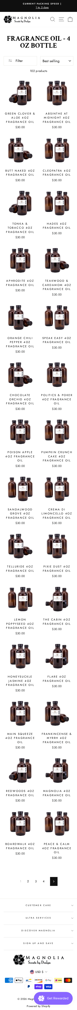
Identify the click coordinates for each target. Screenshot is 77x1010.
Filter (19, 60)
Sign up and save (38, 943)
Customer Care (38, 905)
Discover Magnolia (38, 930)
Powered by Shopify (38, 1006)
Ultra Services (39, 917)
